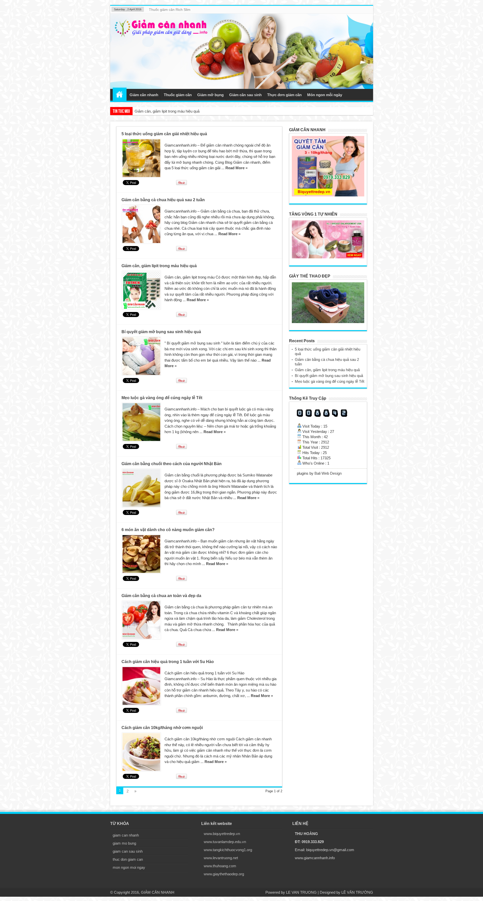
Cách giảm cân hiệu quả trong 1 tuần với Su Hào (168, 662)
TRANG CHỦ (120, 94)
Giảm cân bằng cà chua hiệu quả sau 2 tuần (163, 200)
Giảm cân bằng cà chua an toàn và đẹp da (161, 596)
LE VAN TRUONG (301, 892)
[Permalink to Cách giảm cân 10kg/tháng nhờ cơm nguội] (141, 752)
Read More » (236, 168)
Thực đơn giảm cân (284, 95)
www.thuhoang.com (220, 866)
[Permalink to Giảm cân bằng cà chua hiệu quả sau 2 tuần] (141, 224)
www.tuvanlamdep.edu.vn (225, 842)
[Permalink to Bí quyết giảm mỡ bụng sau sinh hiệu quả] (141, 356)
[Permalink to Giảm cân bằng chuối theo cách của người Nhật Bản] (141, 488)
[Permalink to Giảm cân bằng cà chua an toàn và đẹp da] (141, 620)
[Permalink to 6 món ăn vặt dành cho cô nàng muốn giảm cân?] (141, 554)
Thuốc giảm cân (178, 95)
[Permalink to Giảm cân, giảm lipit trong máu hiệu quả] (141, 290)
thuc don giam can (128, 859)
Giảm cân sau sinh (245, 95)
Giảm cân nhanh (144, 95)
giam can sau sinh (128, 851)
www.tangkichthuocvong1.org (228, 850)
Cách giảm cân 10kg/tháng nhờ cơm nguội (162, 727)
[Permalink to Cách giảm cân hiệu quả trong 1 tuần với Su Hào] (141, 686)
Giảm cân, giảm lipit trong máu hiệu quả (159, 266)
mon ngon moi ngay (129, 867)
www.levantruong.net (221, 858)
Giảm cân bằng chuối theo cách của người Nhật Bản (172, 464)
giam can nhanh (126, 835)
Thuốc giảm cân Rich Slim (169, 10)
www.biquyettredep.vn (222, 833)
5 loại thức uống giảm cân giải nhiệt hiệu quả (164, 134)
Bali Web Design (328, 473)
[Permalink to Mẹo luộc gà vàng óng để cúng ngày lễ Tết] (141, 422)
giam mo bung (124, 843)
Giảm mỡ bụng (210, 95)
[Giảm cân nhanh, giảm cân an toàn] (241, 51)
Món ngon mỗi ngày (324, 95)
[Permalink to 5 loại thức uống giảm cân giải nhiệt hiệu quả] (141, 158)
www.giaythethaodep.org (224, 874)
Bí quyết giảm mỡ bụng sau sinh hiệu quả (169, 111)
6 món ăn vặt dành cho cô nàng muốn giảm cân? (168, 530)
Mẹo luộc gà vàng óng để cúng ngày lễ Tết (162, 398)
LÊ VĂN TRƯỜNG (357, 892)
